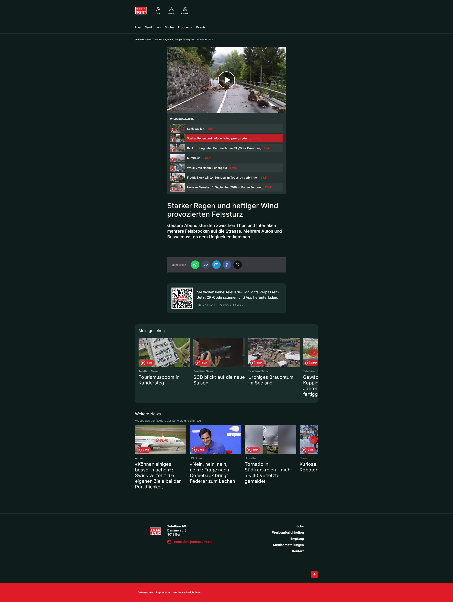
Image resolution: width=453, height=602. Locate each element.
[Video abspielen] (226, 80)
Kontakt (298, 551)
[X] (237, 264)
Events (201, 27)
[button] (206, 264)
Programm (185, 27)
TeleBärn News (143, 39)
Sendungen (153, 27)
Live (138, 27)
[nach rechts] (313, 353)
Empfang (297, 539)
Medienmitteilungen (288, 545)
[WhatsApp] (195, 264)
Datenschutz (145, 592)
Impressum (163, 592)
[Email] (216, 264)
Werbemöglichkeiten (288, 532)
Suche (169, 27)
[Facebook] (227, 264)
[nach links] (140, 353)
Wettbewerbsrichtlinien (187, 592)
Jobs (300, 526)
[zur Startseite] (141, 10)
